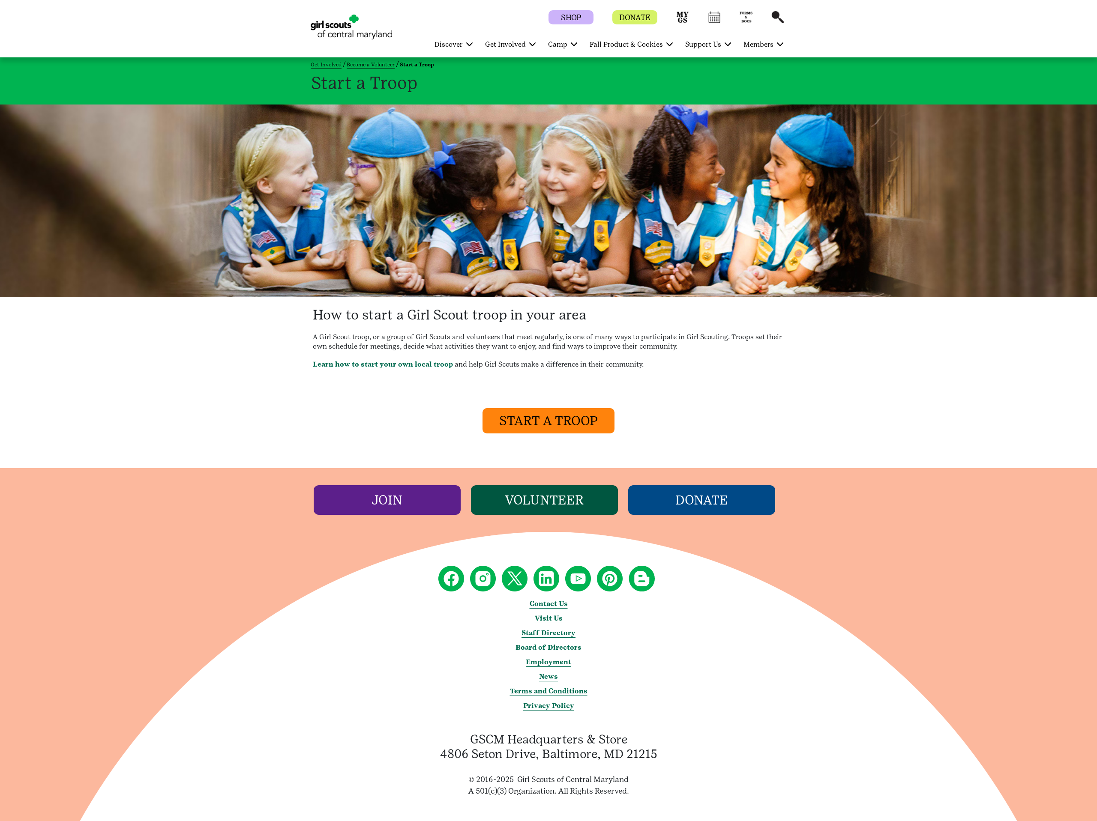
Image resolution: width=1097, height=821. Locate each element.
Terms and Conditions (548, 691)
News (548, 676)
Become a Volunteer (371, 65)
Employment (548, 662)
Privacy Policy (548, 706)
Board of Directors (548, 647)
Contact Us (549, 604)
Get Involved (326, 65)
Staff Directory (548, 633)
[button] (682, 21)
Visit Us (549, 618)
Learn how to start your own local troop (383, 364)
